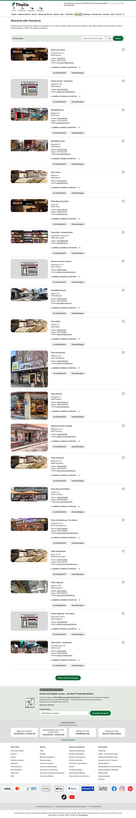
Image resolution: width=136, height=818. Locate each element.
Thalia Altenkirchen (58, 353)
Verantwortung (16, 767)
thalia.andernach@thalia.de (65, 471)
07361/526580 (62, 118)
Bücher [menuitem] (14, 14)
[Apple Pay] (59, 789)
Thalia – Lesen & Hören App (108, 754)
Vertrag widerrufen (68, 740)
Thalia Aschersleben (58, 551)
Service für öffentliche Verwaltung (52, 773)
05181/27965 (61, 330)
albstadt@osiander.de (63, 303)
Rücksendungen (45, 760)
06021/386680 (62, 529)
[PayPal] (72, 789)
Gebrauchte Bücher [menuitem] (45, 14)
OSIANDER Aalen (57, 110)
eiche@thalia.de (62, 243)
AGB (12, 776)
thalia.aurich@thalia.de (64, 655)
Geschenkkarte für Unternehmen (110, 767)
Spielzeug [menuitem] (86, 14)
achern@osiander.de (63, 154)
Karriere (14, 754)
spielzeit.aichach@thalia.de (65, 272)
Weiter (123, 14)
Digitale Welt (103, 773)
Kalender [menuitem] (106, 14)
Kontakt (42, 754)
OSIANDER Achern (58, 141)
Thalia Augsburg (57, 582)
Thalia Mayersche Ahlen (60, 201)
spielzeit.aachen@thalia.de (65, 92)
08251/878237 (62, 270)
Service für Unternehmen (49, 770)
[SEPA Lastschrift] (31, 789)
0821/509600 (62, 591)
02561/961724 (62, 181)
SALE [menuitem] (113, 14)
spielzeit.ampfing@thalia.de (66, 437)
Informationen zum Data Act (79, 776)
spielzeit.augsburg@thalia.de (66, 624)
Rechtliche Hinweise (47, 705)
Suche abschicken (69, 5)
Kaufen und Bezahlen (76, 754)
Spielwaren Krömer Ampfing (61, 426)
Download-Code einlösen (78, 763)
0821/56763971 (62, 622)
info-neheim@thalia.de (64, 502)
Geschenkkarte (103, 763)
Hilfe (41, 751)
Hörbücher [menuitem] (69, 14)
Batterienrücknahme (47, 757)
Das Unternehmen (17, 751)
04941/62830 (61, 651)
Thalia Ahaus (55, 172)
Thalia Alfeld (55, 321)
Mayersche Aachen (58, 50)
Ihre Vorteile (102, 747)
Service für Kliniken (47, 776)
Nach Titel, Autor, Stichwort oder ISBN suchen (79, 3)
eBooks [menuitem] (56, 14)
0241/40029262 (62, 89)
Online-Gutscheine (76, 760)
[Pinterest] (130, 789)
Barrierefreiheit (16, 770)
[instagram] (122, 789)
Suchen (118, 38)
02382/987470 (62, 210)
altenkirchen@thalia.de (64, 363)
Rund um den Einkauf (77, 747)
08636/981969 (62, 434)
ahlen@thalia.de (62, 214)
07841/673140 (62, 150)
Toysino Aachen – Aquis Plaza (62, 81)
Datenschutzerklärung (77, 773)
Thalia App (102, 751)
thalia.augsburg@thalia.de (65, 595)
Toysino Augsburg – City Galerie (62, 613)
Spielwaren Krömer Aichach (61, 261)
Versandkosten (83, 815)
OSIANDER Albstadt (58, 290)
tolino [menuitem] (62, 14)
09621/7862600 (62, 402)
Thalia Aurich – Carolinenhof (61, 642)
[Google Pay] (46, 789)
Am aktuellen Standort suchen (109, 38)
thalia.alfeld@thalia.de (64, 334)
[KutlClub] (103, 789)
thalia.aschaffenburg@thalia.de (67, 533)
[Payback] (87, 789)
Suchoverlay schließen (100, 3)
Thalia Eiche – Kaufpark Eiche (62, 232)
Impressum (15, 773)
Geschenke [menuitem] (120, 14)
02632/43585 (61, 466)
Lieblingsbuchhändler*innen (108, 757)
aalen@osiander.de (63, 123)
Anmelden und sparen (100, 713)
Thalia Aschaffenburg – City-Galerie (64, 520)
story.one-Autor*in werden (107, 760)
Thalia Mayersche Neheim (60, 489)
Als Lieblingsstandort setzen (123, 50)
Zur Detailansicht (59, 73)
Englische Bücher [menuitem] (24, 14)
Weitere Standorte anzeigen (68, 678)
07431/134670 (62, 299)
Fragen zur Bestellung (77, 751)
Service (42, 747)
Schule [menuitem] (34, 14)
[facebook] (114, 789)
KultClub (101, 779)
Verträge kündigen (75, 770)
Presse (13, 757)
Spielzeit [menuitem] (78, 14)
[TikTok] (64, 797)
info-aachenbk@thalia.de (65, 63)
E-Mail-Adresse (45, 709)
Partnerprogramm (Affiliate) (108, 770)
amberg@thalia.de (62, 407)
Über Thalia (15, 747)
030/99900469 (62, 241)
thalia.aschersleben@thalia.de (66, 564)
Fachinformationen (17, 760)
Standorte (14, 763)
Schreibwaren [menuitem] (96, 14)
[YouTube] (71, 797)
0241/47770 (61, 58)
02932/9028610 (62, 497)
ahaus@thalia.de (62, 183)
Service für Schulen (47, 763)
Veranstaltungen (78, 73)
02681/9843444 (62, 361)
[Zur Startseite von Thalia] (21, 4)
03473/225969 (62, 560)
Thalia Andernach (57, 458)
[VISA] (7, 789)
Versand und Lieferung (77, 757)
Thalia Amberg (56, 394)
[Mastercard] (17, 789)
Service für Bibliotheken (48, 767)
